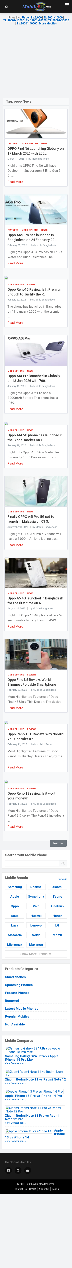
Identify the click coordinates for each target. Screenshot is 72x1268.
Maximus (36, 945)
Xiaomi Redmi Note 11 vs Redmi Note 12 (35, 1079)
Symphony (36, 896)
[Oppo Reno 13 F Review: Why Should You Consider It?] (6, 722)
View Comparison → (15, 1063)
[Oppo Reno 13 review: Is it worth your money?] (6, 781)
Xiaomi (57, 887)
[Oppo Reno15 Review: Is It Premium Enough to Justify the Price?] (6, 277)
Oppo (15, 906)
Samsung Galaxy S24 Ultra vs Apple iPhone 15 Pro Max (31, 1057)
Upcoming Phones (19, 985)
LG (57, 925)
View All (63, 879)
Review (31, 284)
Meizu (57, 935)
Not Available (15, 1024)
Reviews (31, 675)
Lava (14, 925)
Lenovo (36, 925)
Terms (55, 1189)
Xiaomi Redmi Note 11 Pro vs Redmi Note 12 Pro (32, 1117)
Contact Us (20, 1189)
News (44, 143)
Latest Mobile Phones (21, 1008)
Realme (36, 887)
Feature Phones (17, 993)
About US (44, 1189)
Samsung (15, 887)
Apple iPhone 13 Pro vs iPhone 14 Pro (33, 1096)
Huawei (36, 916)
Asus (14, 916)
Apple (14, 896)
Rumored (12, 1001)
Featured (12, 143)
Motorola (15, 935)
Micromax (14, 945)
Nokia (36, 935)
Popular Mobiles (17, 1016)
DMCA (32, 1189)
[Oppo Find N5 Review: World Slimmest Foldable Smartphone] (36, 654)
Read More (15, 182)
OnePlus (57, 906)
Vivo (36, 906)
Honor (57, 916)
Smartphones (15, 977)
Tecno (57, 896)
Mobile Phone (30, 143)
